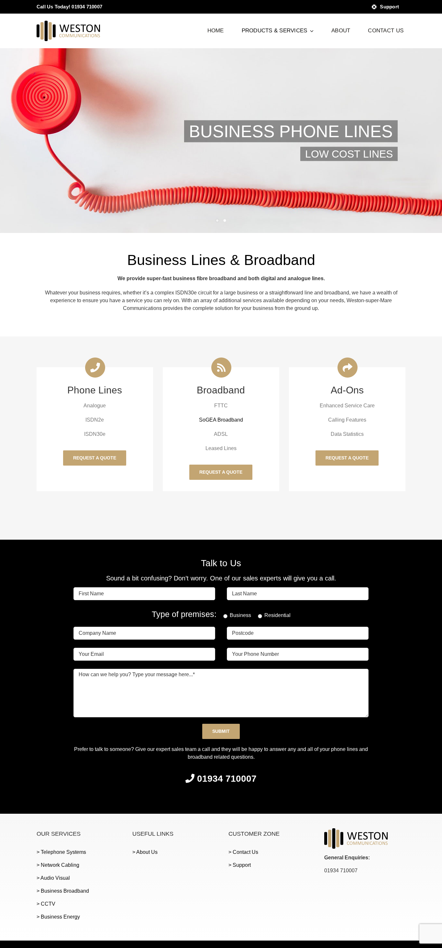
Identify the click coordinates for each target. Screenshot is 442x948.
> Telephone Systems (61, 852)
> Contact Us (243, 852)
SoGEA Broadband (221, 420)
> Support (239, 865)
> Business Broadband (63, 891)
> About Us (145, 852)
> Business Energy (58, 917)
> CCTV (46, 904)
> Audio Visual (53, 878)
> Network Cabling (58, 865)
